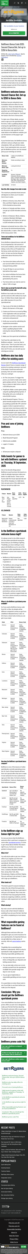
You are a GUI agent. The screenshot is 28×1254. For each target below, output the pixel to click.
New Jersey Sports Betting (7, 1195)
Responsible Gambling (14, 1229)
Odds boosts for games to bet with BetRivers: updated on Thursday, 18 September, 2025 (13, 1092)
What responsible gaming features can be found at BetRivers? (14, 1107)
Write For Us (14, 1242)
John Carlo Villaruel (14, 54)
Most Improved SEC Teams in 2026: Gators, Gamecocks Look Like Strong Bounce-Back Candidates (11, 1144)
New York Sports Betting (7, 1188)
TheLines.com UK (14, 1223)
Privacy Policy (14, 1239)
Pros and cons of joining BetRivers (12, 1087)
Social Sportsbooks (5, 1168)
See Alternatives (14, 33)
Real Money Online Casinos (7, 1174)
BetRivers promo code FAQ (10, 1117)
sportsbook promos (15, 842)
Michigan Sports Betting (7, 1198)
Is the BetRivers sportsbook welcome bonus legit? (13, 1098)
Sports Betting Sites (6, 1164)
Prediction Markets (5, 1171)
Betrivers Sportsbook (9, 7)
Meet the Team (14, 1236)
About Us (14, 1232)
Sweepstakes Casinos (6, 1178)
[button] (14, 3)
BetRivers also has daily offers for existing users (12, 1083)
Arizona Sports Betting (6, 1192)
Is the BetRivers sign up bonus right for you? (14, 1103)
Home (2, 7)
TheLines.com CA (14, 1226)
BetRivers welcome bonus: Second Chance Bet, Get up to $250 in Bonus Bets (13, 1077)
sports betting (16, 941)
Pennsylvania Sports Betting (8, 1185)
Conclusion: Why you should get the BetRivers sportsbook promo (13, 1112)
